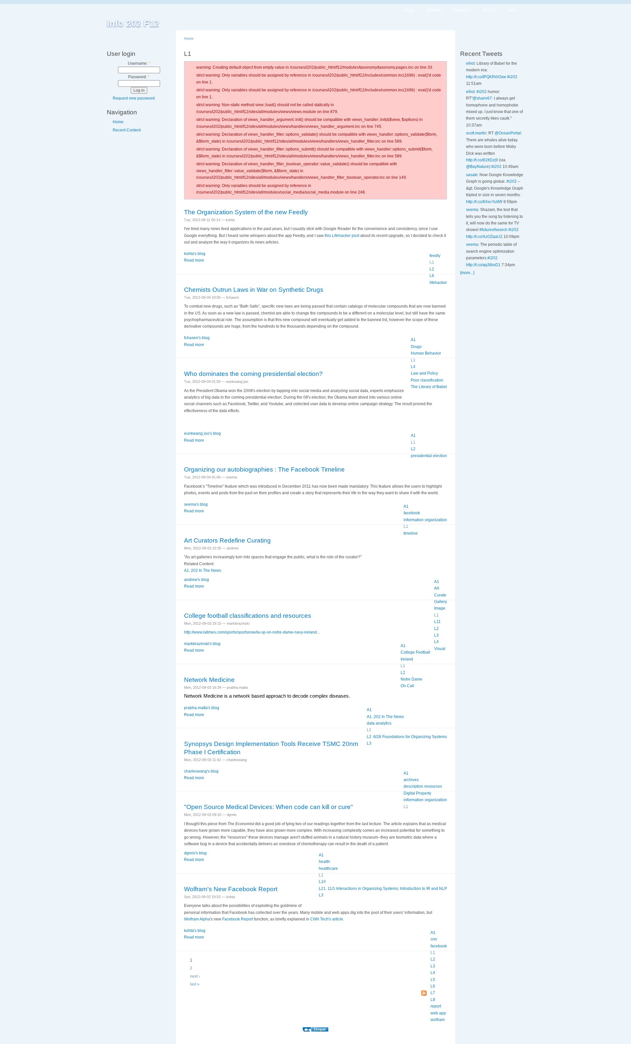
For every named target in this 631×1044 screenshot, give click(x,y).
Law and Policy (424, 373)
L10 (322, 881)
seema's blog (196, 504)
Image (439, 608)
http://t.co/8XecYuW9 (484, 201)
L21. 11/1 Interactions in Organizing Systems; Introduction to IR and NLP (383, 888)
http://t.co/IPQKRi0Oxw (486, 77)
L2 (432, 269)
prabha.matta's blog (201, 708)
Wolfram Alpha (197, 919)
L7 (433, 992)
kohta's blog (194, 253)
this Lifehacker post (342, 235)
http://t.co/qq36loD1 (483, 265)
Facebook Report (237, 919)
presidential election (429, 455)
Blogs (409, 10)
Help (512, 10)
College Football (415, 652)
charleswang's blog (201, 771)
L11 (437, 621)
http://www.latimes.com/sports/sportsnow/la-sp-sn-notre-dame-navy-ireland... (252, 632)
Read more (194, 260)
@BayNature (477, 166)
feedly (435, 255)
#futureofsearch (493, 229)
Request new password (134, 98)
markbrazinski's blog (202, 643)
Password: (139, 77)
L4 (413, 366)
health (324, 861)
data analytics (379, 723)
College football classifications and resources (247, 615)
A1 (413, 339)
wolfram (438, 1019)
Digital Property (417, 793)
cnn (434, 939)
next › (195, 976)
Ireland (407, 659)
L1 (432, 262)
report (436, 1006)
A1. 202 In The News (202, 570)
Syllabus (433, 10)
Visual (439, 648)
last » (194, 984)
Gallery (440, 601)
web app (438, 1013)
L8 (433, 999)
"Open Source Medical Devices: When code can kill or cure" (268, 806)
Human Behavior (426, 353)
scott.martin (476, 133)
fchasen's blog (197, 338)
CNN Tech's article (326, 919)
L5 (433, 979)
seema (472, 209)
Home (118, 122)
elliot (470, 63)
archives (411, 779)
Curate (440, 595)
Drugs (416, 346)
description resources (423, 786)
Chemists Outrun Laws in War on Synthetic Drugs (253, 289)
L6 (432, 275)
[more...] (467, 272)
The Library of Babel (429, 386)
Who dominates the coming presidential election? (253, 373)
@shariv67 (482, 98)
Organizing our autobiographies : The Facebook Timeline (264, 469)
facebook (412, 513)
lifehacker (438, 282)
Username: (139, 63)
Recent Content (127, 130)
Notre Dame (411, 679)
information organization (425, 520)
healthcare (328, 868)
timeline (411, 533)
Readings (462, 10)
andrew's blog (196, 579)
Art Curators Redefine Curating (227, 540)
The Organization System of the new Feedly (246, 212)
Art (436, 588)
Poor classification (427, 380)
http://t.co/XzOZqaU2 (484, 236)
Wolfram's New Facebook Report (230, 889)
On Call (489, 10)
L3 (436, 635)
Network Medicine (209, 679)
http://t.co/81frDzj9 (482, 160)
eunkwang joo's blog (202, 433)
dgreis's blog (195, 853)
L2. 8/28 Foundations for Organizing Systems (407, 736)
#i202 (512, 77)
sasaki (472, 175)
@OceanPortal (508, 133)
